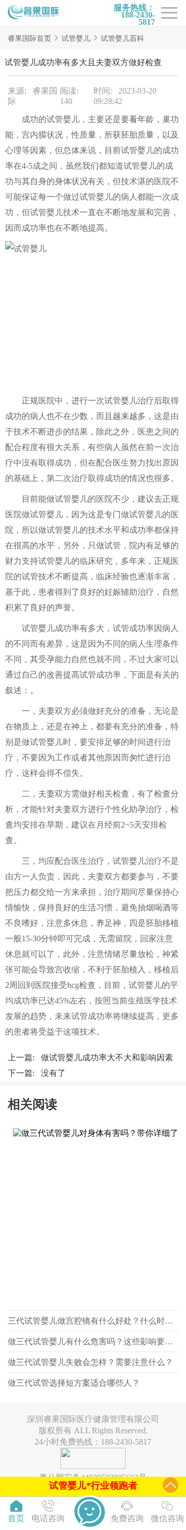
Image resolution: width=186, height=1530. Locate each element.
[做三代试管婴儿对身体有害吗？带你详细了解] (93, 1216)
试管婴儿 (75, 38)
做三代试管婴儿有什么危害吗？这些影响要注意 (94, 1341)
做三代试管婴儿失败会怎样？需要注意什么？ (90, 1362)
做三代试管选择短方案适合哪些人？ (74, 1382)
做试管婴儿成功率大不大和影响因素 (107, 1057)
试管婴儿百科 (122, 38)
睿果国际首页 (29, 38)
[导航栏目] (33, 13)
